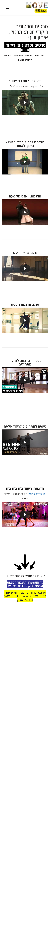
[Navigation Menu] (7, 7)
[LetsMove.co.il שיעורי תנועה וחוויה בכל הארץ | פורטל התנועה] (34, 7)
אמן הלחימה (37, 493)
